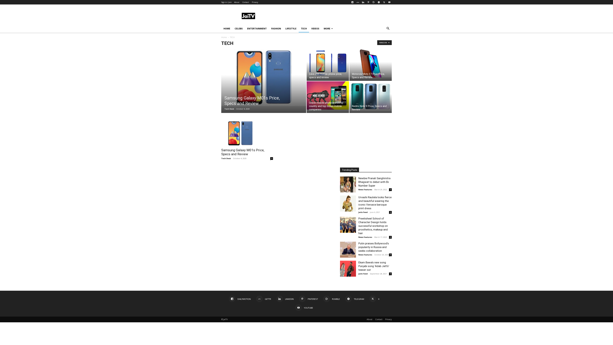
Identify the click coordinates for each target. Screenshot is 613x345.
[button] (388, 28)
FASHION (276, 28)
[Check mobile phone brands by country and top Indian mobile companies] (328, 95)
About (236, 2)
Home (224, 37)
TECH (304, 28)
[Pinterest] (368, 2)
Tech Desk (229, 109)
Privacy (255, 2)
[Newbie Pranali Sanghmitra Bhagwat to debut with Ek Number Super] (348, 184)
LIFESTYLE (290, 28)
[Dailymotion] (352, 2)
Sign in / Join (226, 2)
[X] (384, 2)
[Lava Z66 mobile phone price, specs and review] (328, 63)
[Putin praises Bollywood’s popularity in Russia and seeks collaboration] (348, 250)
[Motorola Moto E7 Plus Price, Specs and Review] (370, 63)
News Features (365, 189)
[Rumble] (373, 2)
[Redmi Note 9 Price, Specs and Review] (370, 96)
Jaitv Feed (363, 212)
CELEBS (239, 28)
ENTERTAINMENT (257, 28)
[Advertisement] (334, 16)
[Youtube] (389, 2)
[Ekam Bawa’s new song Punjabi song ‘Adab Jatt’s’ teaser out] (348, 269)
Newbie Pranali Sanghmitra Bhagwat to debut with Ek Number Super (374, 182)
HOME (226, 28)
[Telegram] (378, 2)
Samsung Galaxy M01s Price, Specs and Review (242, 152)
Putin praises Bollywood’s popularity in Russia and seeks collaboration (373, 247)
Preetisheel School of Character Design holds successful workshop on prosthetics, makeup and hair (373, 226)
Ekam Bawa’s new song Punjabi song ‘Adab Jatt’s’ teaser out (373, 266)
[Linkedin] (363, 2)
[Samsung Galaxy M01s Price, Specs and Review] (263, 77)
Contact (245, 2)
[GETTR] (357, 2)
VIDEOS (315, 28)
